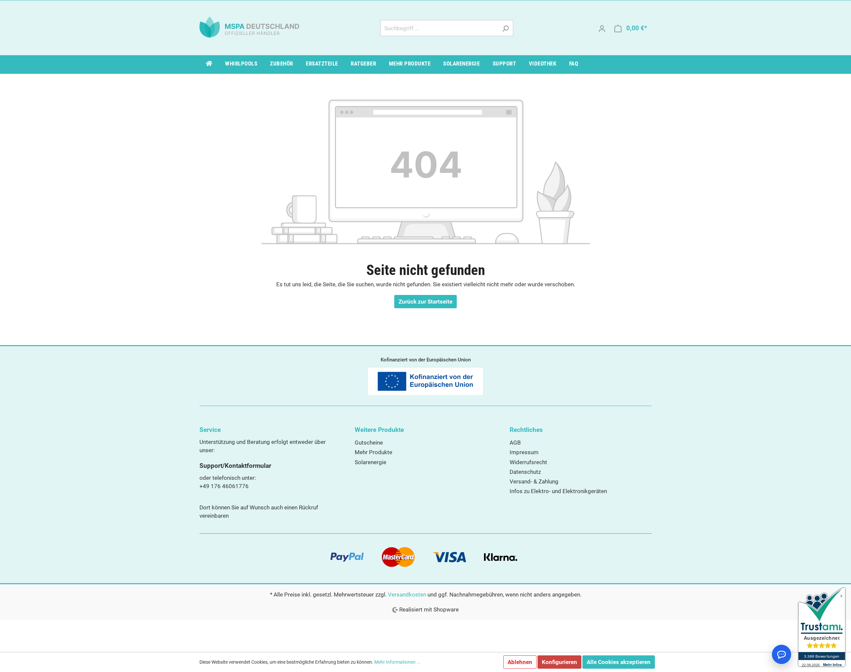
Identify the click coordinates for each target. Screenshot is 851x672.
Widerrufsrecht (528, 462)
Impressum (524, 452)
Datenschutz (525, 472)
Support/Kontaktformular (235, 466)
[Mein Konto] (602, 28)
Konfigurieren (559, 662)
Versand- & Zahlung (534, 481)
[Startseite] (209, 64)
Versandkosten (407, 594)
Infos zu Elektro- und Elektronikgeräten (558, 491)
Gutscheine (369, 442)
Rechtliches (526, 430)
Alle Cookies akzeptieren (619, 662)
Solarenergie (370, 462)
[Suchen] (505, 28)
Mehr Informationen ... (397, 662)
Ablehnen (520, 662)
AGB (515, 442)
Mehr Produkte (373, 452)
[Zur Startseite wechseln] (249, 26)
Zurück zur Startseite (425, 301)
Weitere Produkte (379, 430)
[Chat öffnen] (781, 654)
